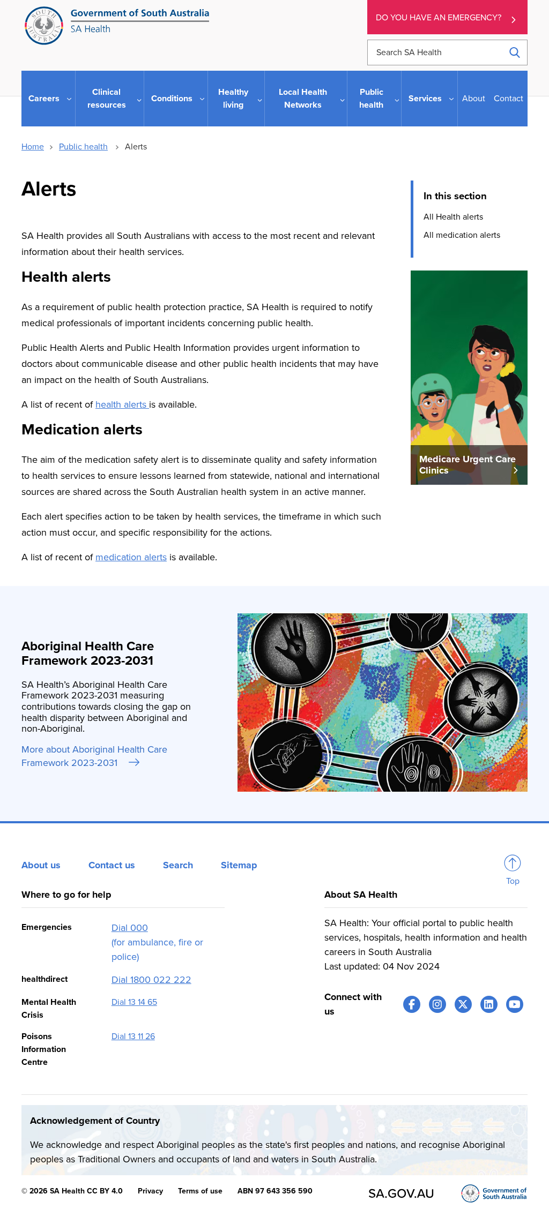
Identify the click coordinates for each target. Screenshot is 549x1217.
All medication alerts (462, 235)
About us (41, 865)
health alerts (122, 404)
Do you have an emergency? (438, 17)
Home (32, 146)
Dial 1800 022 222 (151, 980)
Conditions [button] (171, 98)
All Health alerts (453, 217)
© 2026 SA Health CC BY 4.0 (72, 1191)
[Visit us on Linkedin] (489, 1004)
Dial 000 (130, 928)
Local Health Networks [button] (303, 98)
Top (513, 881)
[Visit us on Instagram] (437, 1004)
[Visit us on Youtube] (514, 1004)
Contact (508, 98)
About (473, 98)
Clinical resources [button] (106, 98)
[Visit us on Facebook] (411, 1004)
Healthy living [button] (233, 98)
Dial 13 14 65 (134, 1002)
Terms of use (200, 1191)
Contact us (111, 865)
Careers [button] (44, 98)
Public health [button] (371, 98)
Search (178, 865)
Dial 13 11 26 (133, 1036)
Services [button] (425, 98)
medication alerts (131, 557)
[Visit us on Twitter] (463, 1004)
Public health (83, 146)
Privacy (150, 1191)
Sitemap (239, 865)
